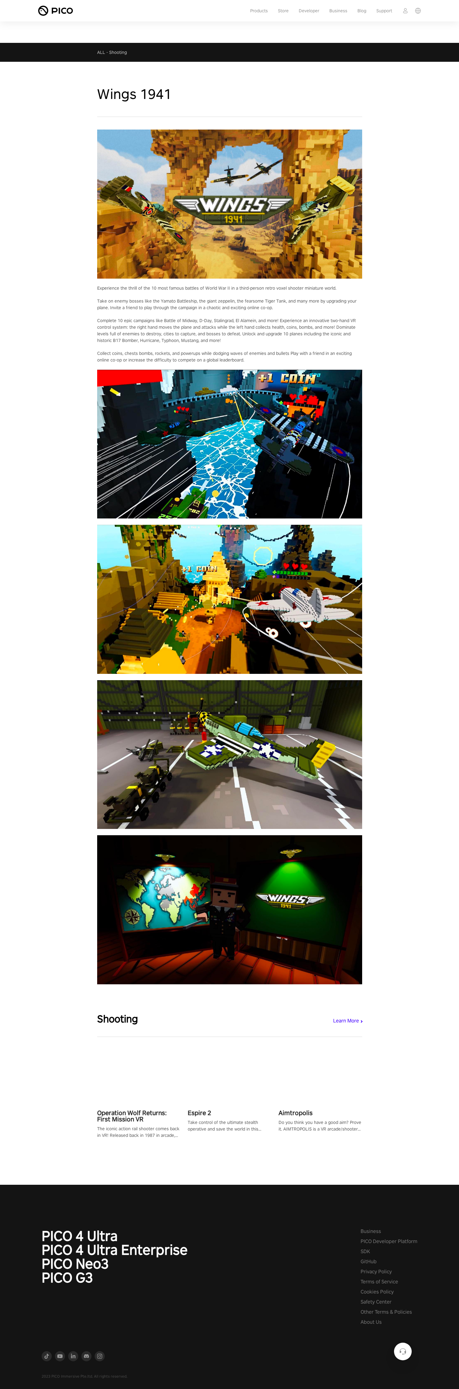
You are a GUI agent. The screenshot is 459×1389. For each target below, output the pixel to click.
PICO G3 (67, 1277)
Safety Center (376, 1302)
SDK (365, 1251)
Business (338, 11)
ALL (101, 52)
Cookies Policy (377, 1291)
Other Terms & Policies (386, 1312)
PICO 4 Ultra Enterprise (115, 1250)
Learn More (346, 1020)
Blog (361, 11)
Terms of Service (379, 1281)
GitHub (369, 1261)
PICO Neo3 (75, 1263)
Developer (309, 11)
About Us (371, 1322)
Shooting (118, 52)
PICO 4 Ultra (80, 1236)
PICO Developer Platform (389, 1241)
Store (283, 11)
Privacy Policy (376, 1271)
